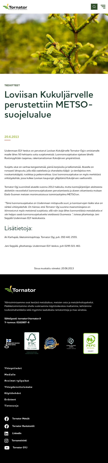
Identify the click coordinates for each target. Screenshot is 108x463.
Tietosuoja (11, 406)
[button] (103, 7)
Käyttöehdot (12, 393)
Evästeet (10, 399)
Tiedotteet (12, 85)
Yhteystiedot (13, 368)
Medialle (10, 375)
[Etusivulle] (15, 7)
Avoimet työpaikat (16, 381)
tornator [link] (29, 319)
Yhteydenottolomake (18, 387)
